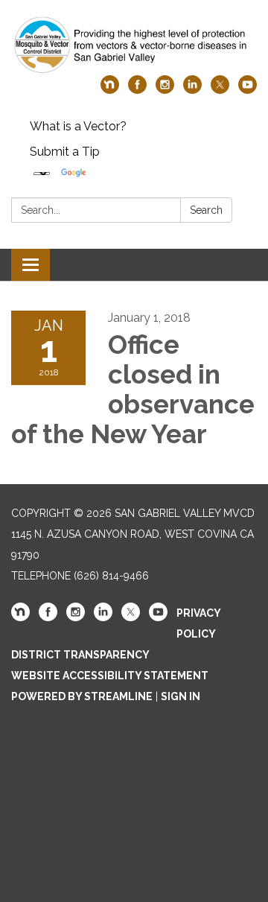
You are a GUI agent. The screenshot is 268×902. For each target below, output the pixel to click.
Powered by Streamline (82, 696)
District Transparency (80, 655)
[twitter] (220, 90)
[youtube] (247, 90)
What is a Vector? (78, 126)
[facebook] (137, 90)
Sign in (180, 696)
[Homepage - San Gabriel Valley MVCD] (134, 45)
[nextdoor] (109, 90)
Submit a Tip (65, 151)
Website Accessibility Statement (109, 676)
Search (206, 210)
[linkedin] (192, 90)
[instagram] (165, 90)
